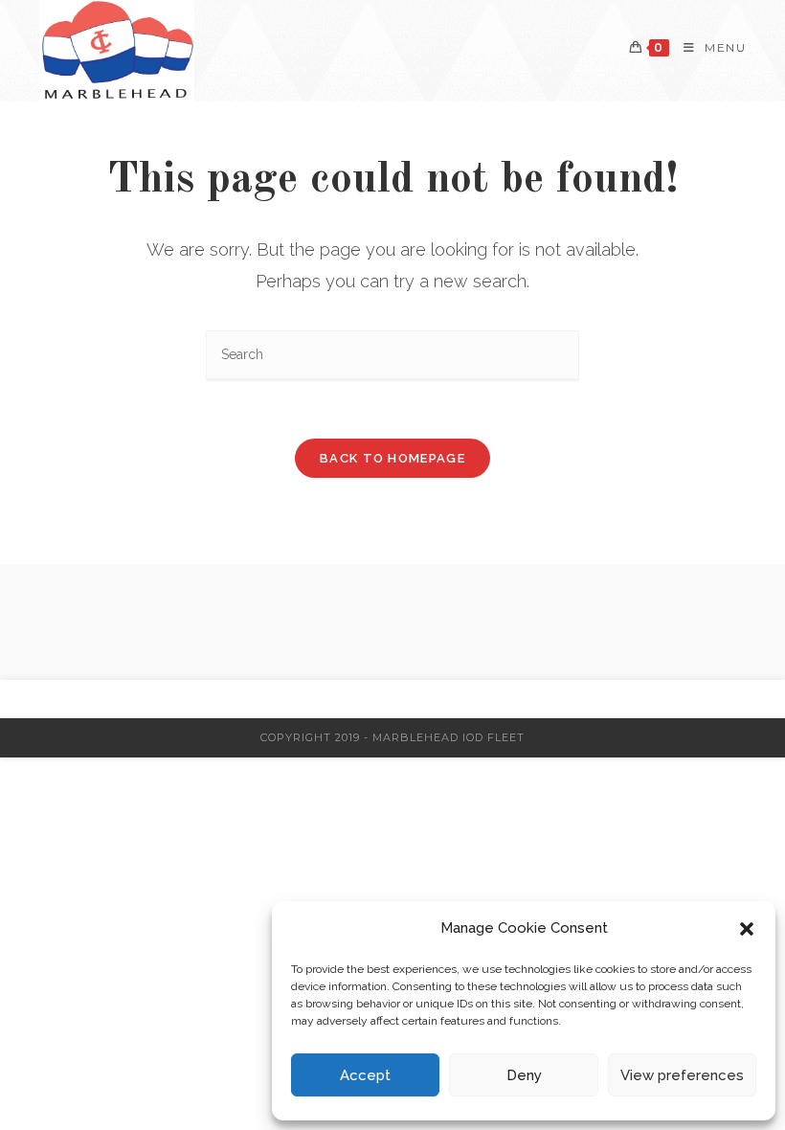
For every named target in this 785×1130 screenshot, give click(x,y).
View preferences (682, 1075)
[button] (746, 928)
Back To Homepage (392, 458)
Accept (365, 1075)
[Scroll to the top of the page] (761, 699)
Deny (524, 1075)
